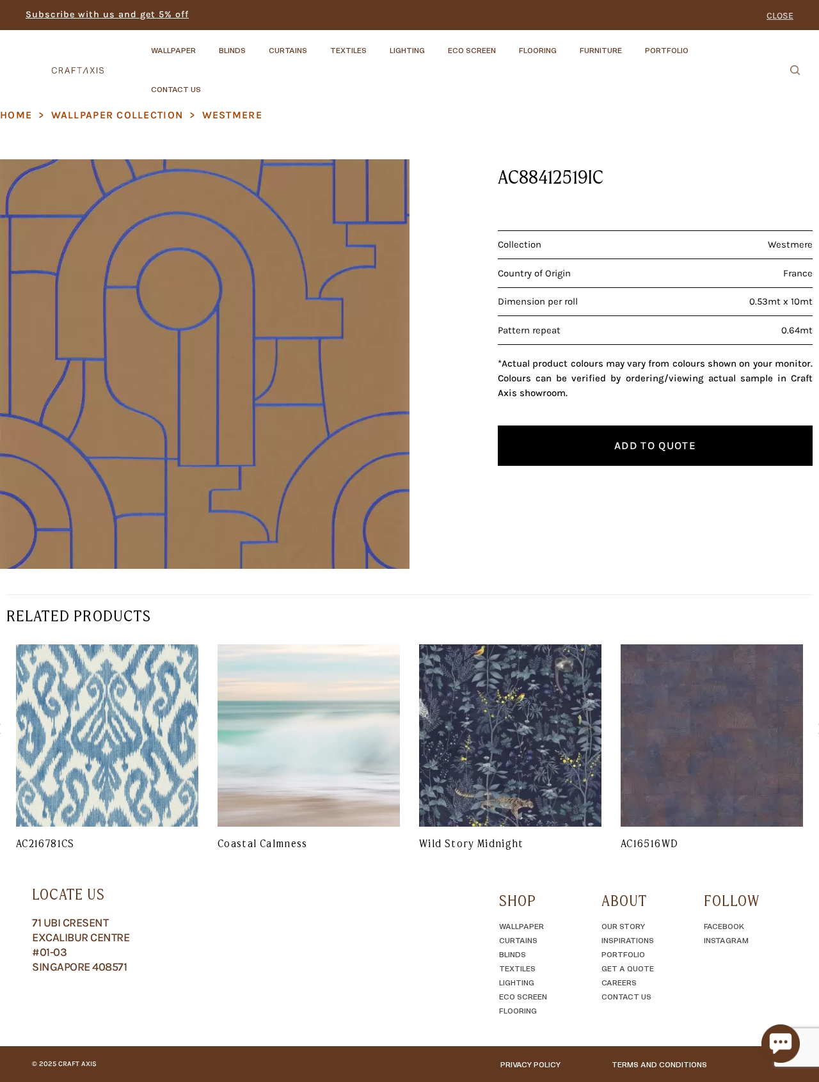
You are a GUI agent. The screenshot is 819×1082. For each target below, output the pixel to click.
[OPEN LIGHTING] (435, 44)
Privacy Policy (530, 1064)
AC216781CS (45, 843)
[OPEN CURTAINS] (318, 44)
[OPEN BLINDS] (256, 44)
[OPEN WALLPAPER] (206, 44)
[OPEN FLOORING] (567, 44)
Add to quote (655, 445)
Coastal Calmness (263, 843)
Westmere (232, 115)
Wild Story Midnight (471, 843)
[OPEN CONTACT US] (211, 83)
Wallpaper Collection (117, 115)
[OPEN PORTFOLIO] (699, 44)
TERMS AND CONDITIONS (659, 1064)
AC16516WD (649, 843)
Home (16, 115)
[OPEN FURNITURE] (632, 44)
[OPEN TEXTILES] (377, 44)
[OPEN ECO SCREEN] (506, 44)
